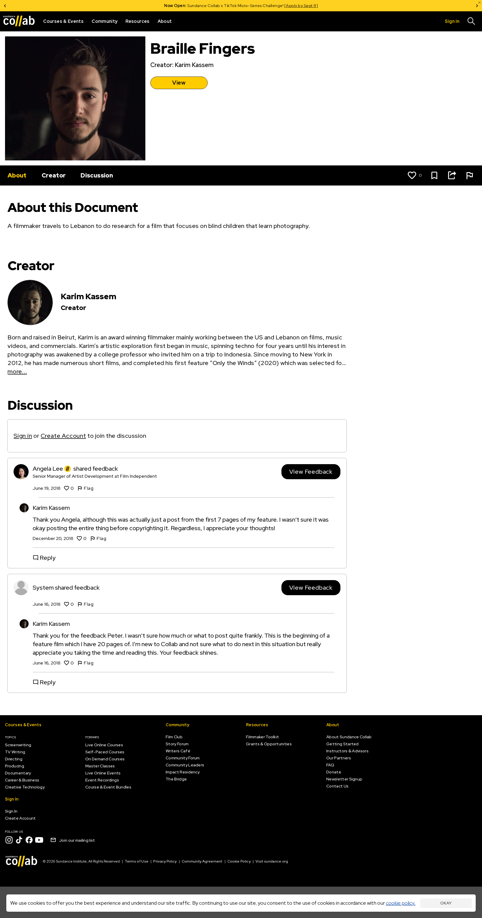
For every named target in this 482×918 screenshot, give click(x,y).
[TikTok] (19, 840)
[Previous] (5, 5)
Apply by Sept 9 (301, 5)
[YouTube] (39, 840)
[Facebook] (29, 840)
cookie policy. (400, 903)
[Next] (477, 5)
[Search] (471, 21)
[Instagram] (9, 840)
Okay (446, 903)
